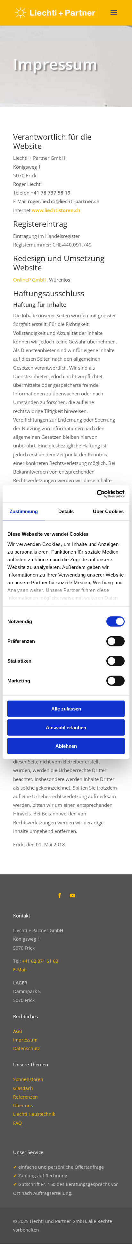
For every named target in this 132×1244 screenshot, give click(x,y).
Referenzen (25, 1097)
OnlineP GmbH (29, 279)
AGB (17, 1031)
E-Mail (20, 970)
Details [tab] (66, 511)
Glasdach (23, 1088)
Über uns (23, 1105)
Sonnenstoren (28, 1079)
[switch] (115, 641)
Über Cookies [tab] (108, 511)
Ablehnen (66, 746)
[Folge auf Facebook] (59, 895)
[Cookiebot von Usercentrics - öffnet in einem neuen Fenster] (97, 494)
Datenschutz (26, 1048)
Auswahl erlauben (66, 727)
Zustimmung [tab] (24, 511)
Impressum (25, 1040)
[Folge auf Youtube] (72, 895)
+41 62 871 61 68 (40, 961)
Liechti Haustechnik (34, 1114)
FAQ (17, 1123)
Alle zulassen (66, 708)
